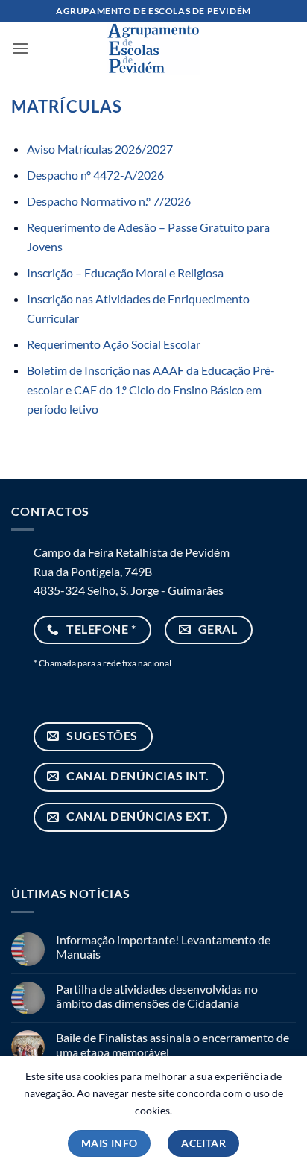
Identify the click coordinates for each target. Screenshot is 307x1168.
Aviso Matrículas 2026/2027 (100, 149)
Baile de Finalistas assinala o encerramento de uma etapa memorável (172, 1044)
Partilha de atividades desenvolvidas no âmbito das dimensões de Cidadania (157, 996)
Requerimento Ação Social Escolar (113, 344)
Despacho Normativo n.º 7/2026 (109, 201)
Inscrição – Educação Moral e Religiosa (125, 272)
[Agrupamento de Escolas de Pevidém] (153, 48)
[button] (20, 48)
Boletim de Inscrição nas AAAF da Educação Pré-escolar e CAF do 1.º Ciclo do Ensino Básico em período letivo (151, 389)
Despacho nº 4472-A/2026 (95, 175)
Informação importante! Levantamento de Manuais (163, 946)
